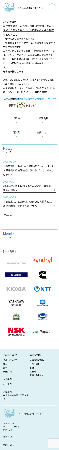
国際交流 (7, 371)
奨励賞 (16, 132)
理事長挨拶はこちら (13, 71)
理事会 (6, 363)
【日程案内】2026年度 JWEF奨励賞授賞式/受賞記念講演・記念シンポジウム (27, 204)
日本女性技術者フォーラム (30, 7)
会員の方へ (43, 132)
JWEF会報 (42, 118)
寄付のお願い (8, 436)
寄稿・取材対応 (36, 375)
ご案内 (16, 118)
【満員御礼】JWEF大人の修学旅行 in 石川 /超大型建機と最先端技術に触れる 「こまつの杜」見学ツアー (28, 170)
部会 (5, 367)
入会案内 (7, 383)
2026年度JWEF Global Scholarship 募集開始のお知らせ (27, 188)
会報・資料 (34, 363)
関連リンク (7, 430)
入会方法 (7, 391)
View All (8, 215)
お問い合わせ (8, 423)
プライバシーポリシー (12, 426)
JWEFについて (10, 359)
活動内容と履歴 (36, 359)
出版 (31, 367)
